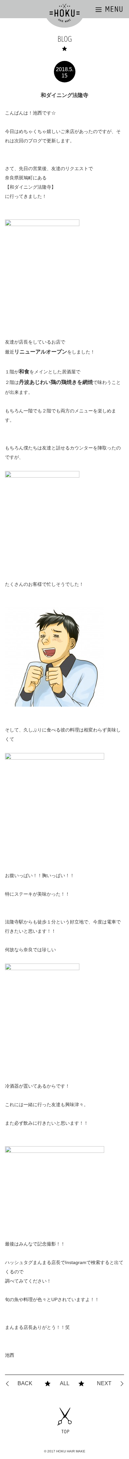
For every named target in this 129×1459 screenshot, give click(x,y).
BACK (25, 1383)
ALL (64, 1383)
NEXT (104, 1383)
